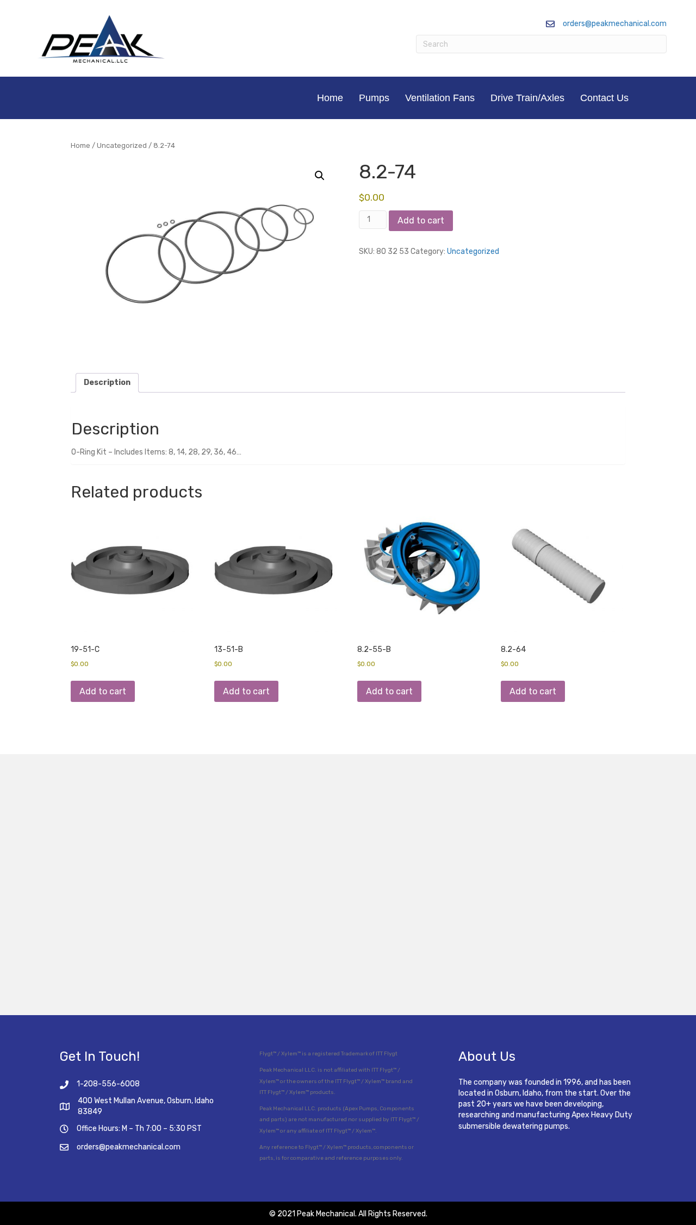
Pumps (374, 97)
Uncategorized (122, 145)
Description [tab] (107, 382)
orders (88, 1147)
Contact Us (604, 97)
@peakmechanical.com (140, 1147)
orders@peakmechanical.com (615, 23)
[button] (320, 175)
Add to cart (420, 220)
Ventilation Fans (440, 97)
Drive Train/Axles (527, 97)
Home (330, 97)
